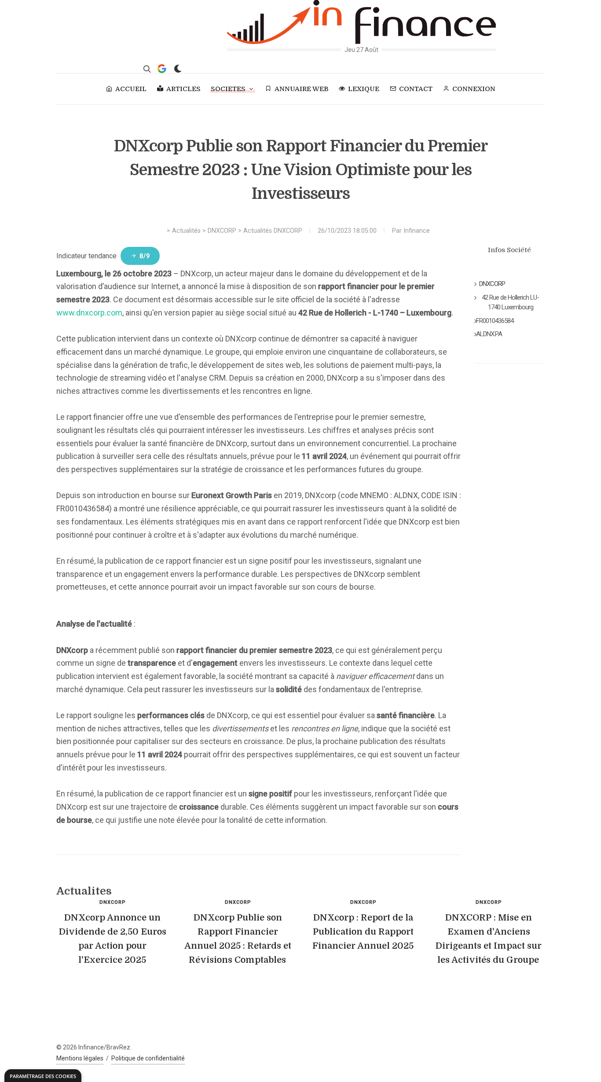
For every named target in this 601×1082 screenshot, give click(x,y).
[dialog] (42, 1075)
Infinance (416, 231)
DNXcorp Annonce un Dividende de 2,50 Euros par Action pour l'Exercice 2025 (112, 939)
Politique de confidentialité (148, 1058)
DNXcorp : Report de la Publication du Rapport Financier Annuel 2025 (363, 932)
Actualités (186, 231)
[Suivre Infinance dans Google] (162, 68)
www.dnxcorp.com (89, 312)
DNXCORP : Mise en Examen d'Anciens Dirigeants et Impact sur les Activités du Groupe (489, 939)
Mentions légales (79, 1058)
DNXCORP (222, 231)
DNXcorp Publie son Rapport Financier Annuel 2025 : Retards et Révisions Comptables (237, 939)
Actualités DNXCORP (272, 231)
